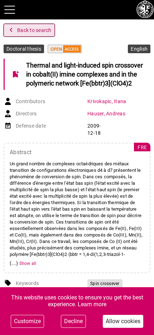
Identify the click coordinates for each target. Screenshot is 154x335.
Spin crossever (105, 283)
